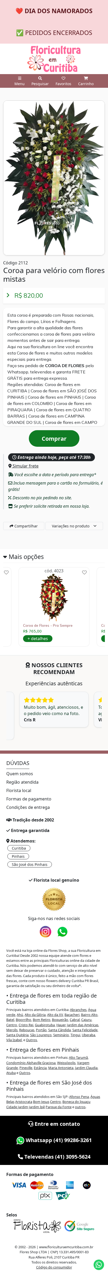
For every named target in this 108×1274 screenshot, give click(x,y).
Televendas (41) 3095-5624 (56, 1156)
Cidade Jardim (17, 1107)
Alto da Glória (35, 1014)
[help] (6, 572)
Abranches (78, 1009)
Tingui (75, 1034)
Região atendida (22, 782)
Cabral (75, 1019)
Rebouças (26, 1030)
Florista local (18, 790)
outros (80, 1107)
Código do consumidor (54, 1267)
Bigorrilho (23, 1019)
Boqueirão (60, 1019)
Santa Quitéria (17, 1034)
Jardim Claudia (86, 1067)
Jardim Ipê (37, 1107)
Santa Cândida (59, 1030)
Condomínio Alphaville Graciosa (31, 1062)
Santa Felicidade (85, 1030)
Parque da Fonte (59, 1107)
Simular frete (25, 466)
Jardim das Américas (82, 1025)
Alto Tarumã (78, 1057)
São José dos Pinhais (29, 864)
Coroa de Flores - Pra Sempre (48, 625)
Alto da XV (55, 1014)
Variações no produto (70, 525)
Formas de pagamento (28, 799)
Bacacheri (71, 1014)
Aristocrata (23, 1101)
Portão (41, 1030)
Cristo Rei (26, 1025)
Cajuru (86, 1019)
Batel (10, 1019)
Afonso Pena (79, 1096)
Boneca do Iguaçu (76, 1101)
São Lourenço (41, 1034)
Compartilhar (25, 525)
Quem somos (19, 774)
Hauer (60, 1025)
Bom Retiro (41, 1019)
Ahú (20, 1014)
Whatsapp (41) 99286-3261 (58, 1140)
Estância (40, 1067)
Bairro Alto (89, 1014)
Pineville (25, 1067)
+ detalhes (38, 638)
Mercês (12, 1030)
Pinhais (18, 856)
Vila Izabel (14, 1039)
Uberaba (88, 1034)
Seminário (61, 1034)
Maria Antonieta (60, 1067)
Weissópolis (66, 1062)
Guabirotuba (45, 1025)
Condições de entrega (28, 807)
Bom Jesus (41, 1101)
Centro (11, 1025)
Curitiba (19, 848)
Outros (31, 1039)
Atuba (11, 1072)
